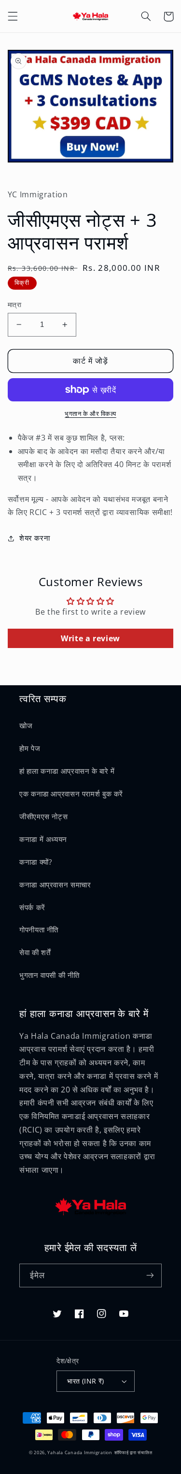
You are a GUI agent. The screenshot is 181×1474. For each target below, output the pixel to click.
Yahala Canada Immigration (79, 1453)
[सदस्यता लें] (150, 1275)
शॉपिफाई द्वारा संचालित (133, 1453)
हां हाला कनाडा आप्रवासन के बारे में (67, 771)
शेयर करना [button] (34, 538)
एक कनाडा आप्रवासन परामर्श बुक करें (71, 793)
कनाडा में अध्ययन (43, 839)
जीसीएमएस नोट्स (43, 816)
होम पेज (29, 748)
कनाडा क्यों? (35, 862)
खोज (25, 725)
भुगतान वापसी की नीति (49, 975)
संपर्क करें (32, 907)
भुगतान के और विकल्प (90, 414)
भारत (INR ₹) (85, 1381)
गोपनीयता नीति (38, 929)
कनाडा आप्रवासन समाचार (55, 884)
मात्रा (14, 304)
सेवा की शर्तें (34, 952)
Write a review (90, 638)
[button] (12, 16)
